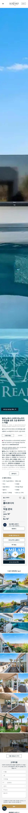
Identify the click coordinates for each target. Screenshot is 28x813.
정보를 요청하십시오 (14, 535)
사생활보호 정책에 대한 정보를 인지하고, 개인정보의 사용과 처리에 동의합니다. (14, 801)
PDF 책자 (14, 545)
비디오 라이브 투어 (14, 562)
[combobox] (14, 789)
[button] (20, 497)
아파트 (10, 425)
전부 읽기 (14, 473)
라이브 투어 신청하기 (14, 540)
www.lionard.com (14, 444)
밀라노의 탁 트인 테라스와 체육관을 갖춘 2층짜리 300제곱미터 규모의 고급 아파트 (14, 425)
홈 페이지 (4, 425)
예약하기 (14, 528)
